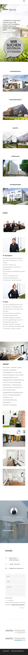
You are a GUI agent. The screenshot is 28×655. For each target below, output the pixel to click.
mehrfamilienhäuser (15, 99)
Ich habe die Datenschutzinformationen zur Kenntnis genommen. (15, 602)
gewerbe (15, 128)
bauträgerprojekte (15, 184)
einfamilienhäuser (15, 71)
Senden (21, 607)
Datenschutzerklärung (18, 604)
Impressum (6, 651)
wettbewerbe (15, 156)
